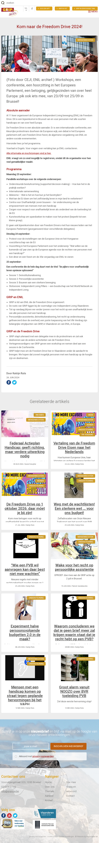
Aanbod (49, 795)
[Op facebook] (3, 815)
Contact (70, 795)
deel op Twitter (14, 382)
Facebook (32, 9)
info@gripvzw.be (10, 791)
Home (48, 782)
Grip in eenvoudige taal (85, 8)
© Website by (86, 836)
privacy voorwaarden (43, 756)
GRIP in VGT (63, 8)
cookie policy (52, 836)
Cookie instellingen (66, 836)
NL (26, 8)
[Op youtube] (9, 815)
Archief (49, 800)
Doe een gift (45, 8)
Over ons (50, 786)
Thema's (49, 791)
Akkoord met (36, 756)
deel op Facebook (8, 382)
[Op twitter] (15, 815)
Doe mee (71, 782)
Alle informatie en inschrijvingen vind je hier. (28, 153)
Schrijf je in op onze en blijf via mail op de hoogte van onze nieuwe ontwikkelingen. (49, 733)
